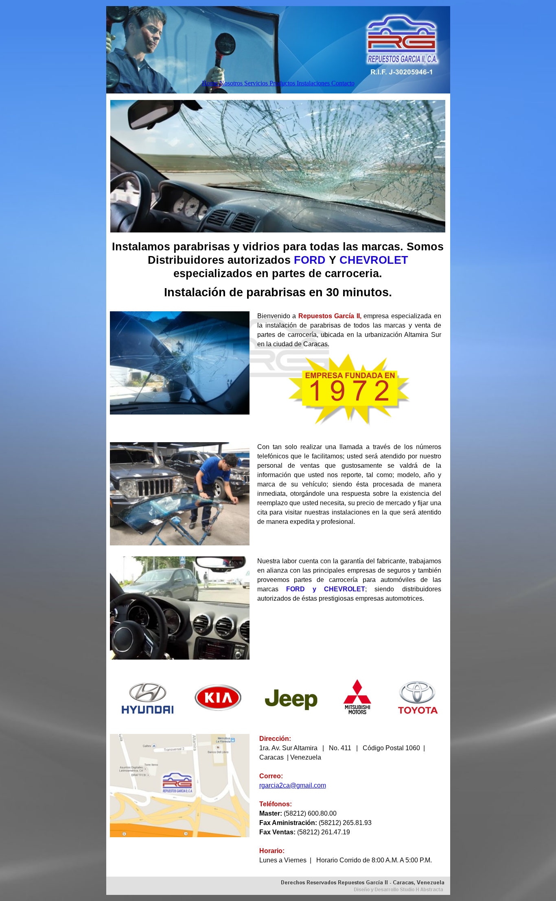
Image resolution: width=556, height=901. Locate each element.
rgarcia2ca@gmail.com (292, 785)
